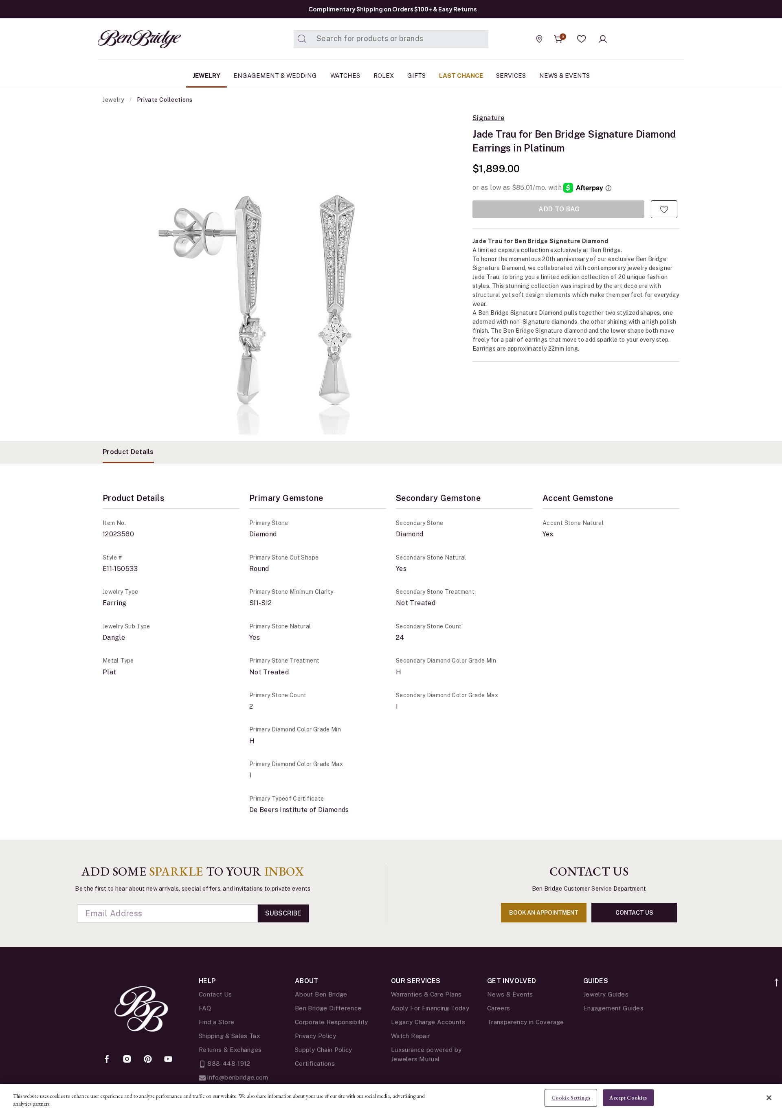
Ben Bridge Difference (328, 1008)
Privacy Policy (315, 1035)
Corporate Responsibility (331, 1022)
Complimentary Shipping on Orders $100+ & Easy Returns (392, 9)
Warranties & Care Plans (426, 994)
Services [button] (511, 75)
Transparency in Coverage (525, 1022)
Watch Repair (410, 1035)
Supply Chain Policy (323, 1049)
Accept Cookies (628, 1097)
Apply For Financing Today (430, 1008)
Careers (498, 1008)
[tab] (128, 452)
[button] (582, 39)
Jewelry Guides (605, 994)
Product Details (128, 452)
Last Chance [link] (461, 75)
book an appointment (543, 912)
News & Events (510, 994)
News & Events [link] (564, 75)
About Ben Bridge (321, 994)
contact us (634, 912)
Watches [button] (345, 75)
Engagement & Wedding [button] (275, 75)
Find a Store (216, 1022)
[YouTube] (168, 1059)
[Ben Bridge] (124, 38)
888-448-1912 (228, 1063)
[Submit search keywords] (302, 39)
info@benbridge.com (237, 1077)
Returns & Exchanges (230, 1049)
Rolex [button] (383, 75)
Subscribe (283, 913)
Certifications (315, 1063)
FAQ (205, 1008)
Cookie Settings (570, 1097)
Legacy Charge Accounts (428, 1022)
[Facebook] (107, 1059)
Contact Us (215, 994)
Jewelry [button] (206, 75)
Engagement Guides (613, 1008)
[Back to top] (777, 978)
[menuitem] (206, 76)
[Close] (769, 1097)
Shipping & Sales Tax (229, 1035)
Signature (488, 118)
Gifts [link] (416, 75)
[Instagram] (127, 1059)
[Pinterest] (148, 1059)
